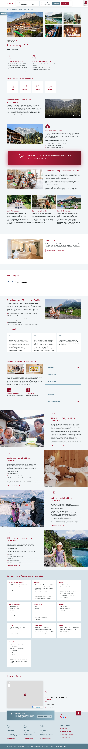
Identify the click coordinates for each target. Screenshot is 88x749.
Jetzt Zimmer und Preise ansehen (55, 250)
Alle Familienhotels (13, 9)
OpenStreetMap (38, 707)
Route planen (50, 699)
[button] (25, 694)
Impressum (9, 746)
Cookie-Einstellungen (61, 746)
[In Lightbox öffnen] (25, 134)
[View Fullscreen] (9, 686)
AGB (15, 746)
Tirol (25, 9)
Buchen (65, 3)
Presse (27, 746)
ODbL (42, 707)
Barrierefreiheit (45, 746)
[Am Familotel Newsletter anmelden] (50, 716)
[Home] (7, 9)
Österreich (20, 9)
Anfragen (56, 3)
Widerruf (52, 746)
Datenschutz (21, 746)
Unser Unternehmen (35, 746)
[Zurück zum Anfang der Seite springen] (78, 713)
